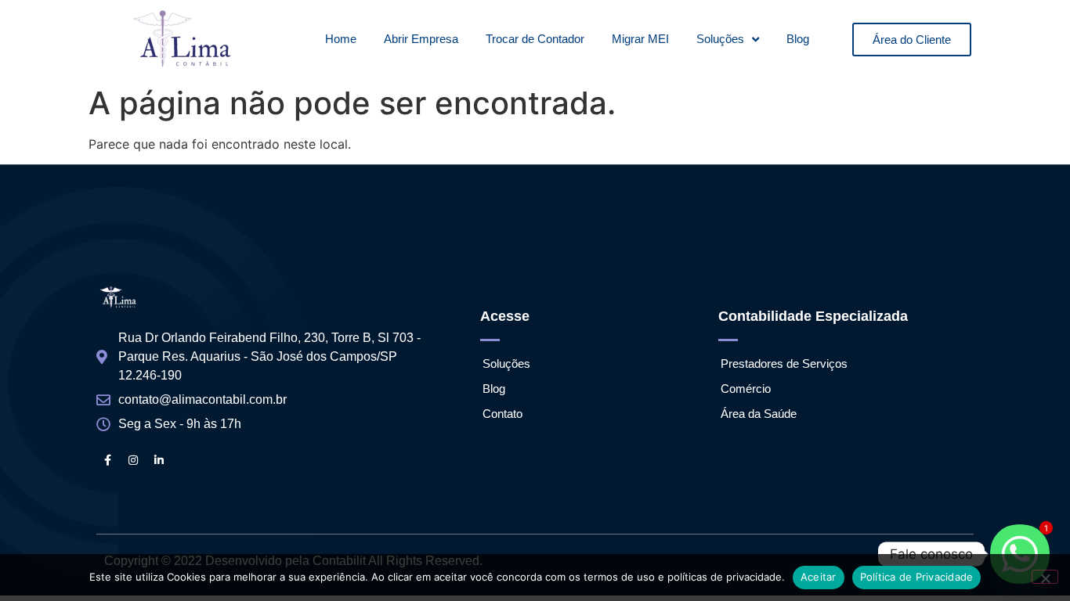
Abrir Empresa (421, 38)
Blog (797, 38)
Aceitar (819, 576)
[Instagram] (133, 460)
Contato (502, 413)
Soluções (720, 38)
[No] (1045, 577)
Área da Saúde (759, 413)
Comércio (746, 388)
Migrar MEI (640, 38)
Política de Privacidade (917, 576)
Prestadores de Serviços (784, 363)
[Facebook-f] (107, 460)
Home (340, 38)
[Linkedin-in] (159, 460)
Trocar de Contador (535, 38)
